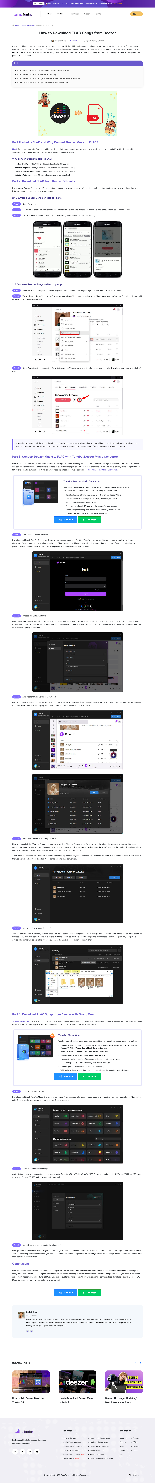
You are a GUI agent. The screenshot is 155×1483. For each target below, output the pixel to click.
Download (75, 14)
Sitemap (136, 1446)
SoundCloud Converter (72, 1454)
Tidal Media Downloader (72, 1450)
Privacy (122, 1450)
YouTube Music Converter (73, 1446)
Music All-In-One (69, 1438)
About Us (123, 1438)
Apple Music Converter (99, 1442)
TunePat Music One (21, 1021)
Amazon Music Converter (100, 1438)
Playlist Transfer (69, 1458)
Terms (122, 1454)
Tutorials (123, 1442)
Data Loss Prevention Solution (101, 1458)
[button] (141, 1363)
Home (49, 14)
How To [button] (98, 14)
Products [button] (61, 14)
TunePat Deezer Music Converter (102, 470)
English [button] (136, 1475)
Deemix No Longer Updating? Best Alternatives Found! (121, 1400)
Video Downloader (97, 1454)
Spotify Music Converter (72, 1442)
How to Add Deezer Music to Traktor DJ (28, 1400)
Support (87, 14)
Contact (136, 1438)
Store (122, 1446)
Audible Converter (97, 1450)
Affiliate (135, 1442)
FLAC (14, 149)
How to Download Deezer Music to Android (76, 1400)
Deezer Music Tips (28, 25)
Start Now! (118, 4)
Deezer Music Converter (99, 1446)
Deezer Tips (74, 41)
